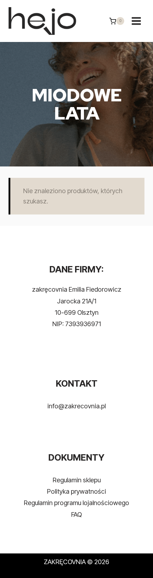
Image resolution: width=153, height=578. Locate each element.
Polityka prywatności (76, 491)
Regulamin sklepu (77, 480)
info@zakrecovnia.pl (76, 406)
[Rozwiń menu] (136, 21)
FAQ (76, 514)
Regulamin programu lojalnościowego (76, 503)
